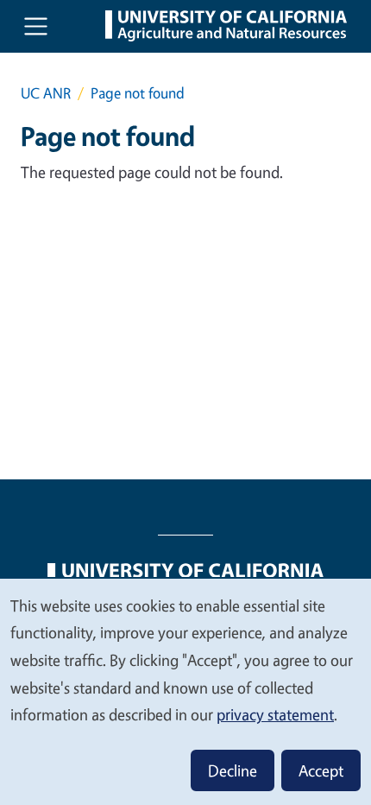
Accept (321, 770)
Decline (232, 770)
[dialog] (185, 691)
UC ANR (46, 93)
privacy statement (275, 714)
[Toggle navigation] (35, 26)
